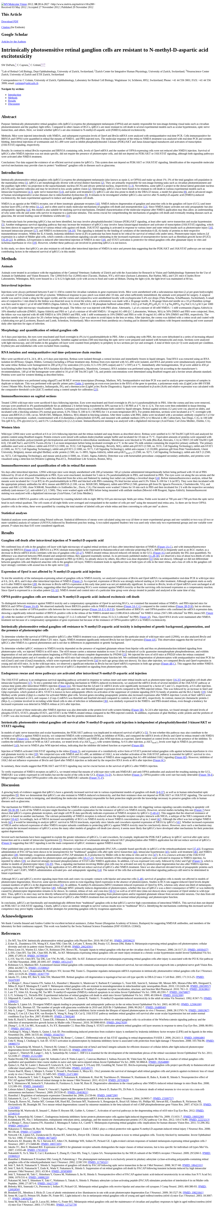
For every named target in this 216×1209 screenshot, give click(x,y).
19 (73, 230)
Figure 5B (137, 709)
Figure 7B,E (205, 774)
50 (111, 891)
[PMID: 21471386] (68, 1074)
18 (70, 230)
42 (16, 819)
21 (91, 857)
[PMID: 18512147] (62, 961)
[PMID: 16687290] (107, 1095)
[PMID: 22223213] (199, 1119)
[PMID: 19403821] (78, 1092)
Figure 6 (6, 843)
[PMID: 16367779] (39, 974)
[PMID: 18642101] (192, 1165)
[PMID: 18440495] (33, 1086)
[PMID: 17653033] (37, 1150)
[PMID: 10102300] (173, 995)
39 (16, 810)
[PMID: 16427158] (47, 1183)
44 (135, 851)
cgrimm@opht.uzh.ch (26, 83)
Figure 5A (64, 685)
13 (145, 206)
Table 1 (79, 383)
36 (105, 701)
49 (53, 888)
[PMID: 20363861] (200, 989)
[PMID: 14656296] (22, 1198)
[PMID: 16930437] (198, 949)
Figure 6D (180, 757)
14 (28, 209)
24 (157, 478)
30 (157, 555)
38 (13, 810)
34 (96, 660)
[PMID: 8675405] (47, 1137)
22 (10, 239)
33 (124, 654)
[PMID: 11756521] (98, 1162)
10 (97, 203)
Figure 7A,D (104, 774)
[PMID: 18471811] (21, 1028)
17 (35, 230)
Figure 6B (137, 745)
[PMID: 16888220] (39, 1177)
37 (162, 792)
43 (198, 848)
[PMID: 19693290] (193, 1116)
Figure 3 (136, 774)
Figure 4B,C (168, 663)
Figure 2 (77, 581)
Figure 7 (199, 810)
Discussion (14, 103)
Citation (5, 27)
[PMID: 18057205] (51, 1144)
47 (155, 854)
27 (81, 552)
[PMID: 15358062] (39, 967)
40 (154, 813)
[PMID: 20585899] (61, 1171)
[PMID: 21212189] (32, 1056)
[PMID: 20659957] (200, 986)
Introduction (14, 94)
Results (12, 100)
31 (53, 590)
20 (7, 239)
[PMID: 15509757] (163, 1098)
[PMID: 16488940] (155, 1007)
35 (178, 679)
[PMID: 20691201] (18, 1125)
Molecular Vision (17, 4)
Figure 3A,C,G (132, 606)
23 (95, 389)
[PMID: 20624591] (82, 946)
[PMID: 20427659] (116, 1022)
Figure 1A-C (165, 546)
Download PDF (9, 21)
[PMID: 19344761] (54, 1034)
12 (41, 206)
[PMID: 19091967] (198, 1010)
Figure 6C (159, 760)
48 (141, 878)
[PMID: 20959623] (124, 940)
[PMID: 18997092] (82, 1049)
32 (56, 590)
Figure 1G (159, 552)
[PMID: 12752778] (66, 1204)
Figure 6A (22, 738)
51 (114, 891)
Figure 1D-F (31, 549)
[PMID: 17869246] (64, 1016)
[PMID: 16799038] (37, 955)
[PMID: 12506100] (191, 1004)
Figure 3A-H (31, 606)
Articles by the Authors (13, 41)
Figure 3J (145, 616)
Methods (12, 97)
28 (153, 555)
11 (38, 206)
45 (167, 851)
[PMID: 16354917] (82, 1068)
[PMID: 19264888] (158, 1062)
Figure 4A (149, 639)
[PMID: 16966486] (194, 1037)
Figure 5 (74, 751)
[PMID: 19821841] (193, 1192)
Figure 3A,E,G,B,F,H (102, 609)
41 (157, 813)
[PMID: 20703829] (118, 1080)
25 (77, 552)
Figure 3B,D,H (184, 606)
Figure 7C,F (96, 777)
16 (210, 227)
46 (195, 851)
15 (67, 215)
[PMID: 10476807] (179, 992)
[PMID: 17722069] (30, 1131)
